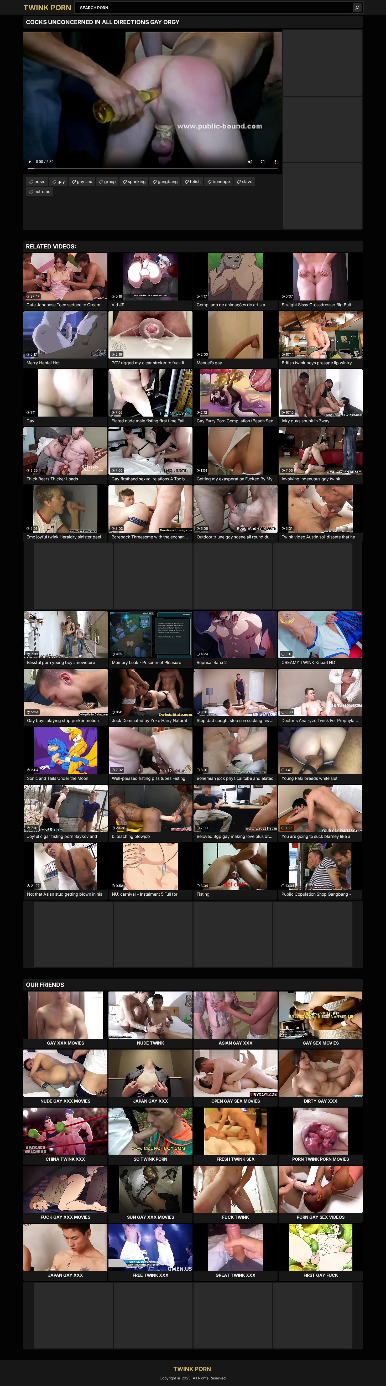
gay (61, 181)
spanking (137, 181)
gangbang (168, 181)
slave (247, 181)
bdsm (39, 181)
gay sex (84, 181)
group (110, 181)
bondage (221, 181)
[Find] (357, 7)
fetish (195, 181)
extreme (42, 191)
